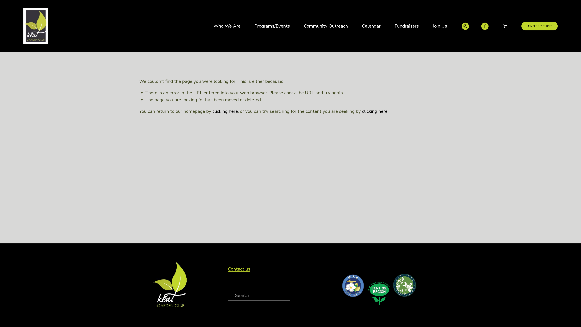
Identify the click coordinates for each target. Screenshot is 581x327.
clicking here (225, 111)
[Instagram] (465, 26)
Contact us (239, 269)
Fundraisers (407, 26)
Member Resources (539, 26)
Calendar (371, 26)
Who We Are (226, 26)
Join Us (440, 26)
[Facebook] (485, 26)
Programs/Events (272, 26)
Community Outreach (326, 26)
